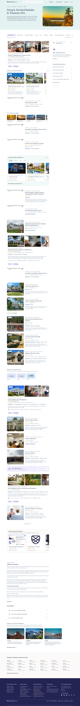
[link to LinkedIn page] (64, 695)
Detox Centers (22, 687)
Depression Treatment (37, 687)
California (16, 160)
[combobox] (33, 2)
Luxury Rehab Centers (24, 686)
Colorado (28, 640)
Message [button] (16, 66)
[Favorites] (72, 2)
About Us (63, 689)
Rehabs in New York (10, 689)
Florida (20, 160)
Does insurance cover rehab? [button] (58, 66)
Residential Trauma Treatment (38, 693)
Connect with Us (64, 693)
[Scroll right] (72, 35)
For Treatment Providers (66, 684)
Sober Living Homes (23, 690)
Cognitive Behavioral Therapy (25, 689)
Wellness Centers (23, 693)
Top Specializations (37, 684)
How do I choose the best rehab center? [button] (61, 79)
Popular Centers (23, 684)
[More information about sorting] (72, 37)
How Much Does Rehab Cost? (52, 691)
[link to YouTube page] (66, 695)
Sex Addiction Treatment (38, 694)
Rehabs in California (10, 687)
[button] (14, 37)
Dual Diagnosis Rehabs (37, 692)
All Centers (8, 6)
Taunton (15, 313)
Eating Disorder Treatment (38, 686)
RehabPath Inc (54, 700)
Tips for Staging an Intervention (53, 690)
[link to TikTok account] (69, 695)
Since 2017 (67, 54)
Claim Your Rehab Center (65, 686)
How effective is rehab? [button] (57, 76)
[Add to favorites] (47, 42)
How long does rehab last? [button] (58, 73)
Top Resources (50, 684)
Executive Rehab (36, 689)
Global (25, 160)
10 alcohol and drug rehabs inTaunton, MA (15, 17)
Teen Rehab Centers (37, 690)
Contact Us (63, 690)
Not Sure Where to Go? (12, 684)
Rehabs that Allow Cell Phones (25, 696)
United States (14, 6)
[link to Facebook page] (74, 695)
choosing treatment (24, 571)
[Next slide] (48, 47)
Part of (15, 56)
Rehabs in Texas (10, 690)
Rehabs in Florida (10, 686)
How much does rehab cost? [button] (58, 70)
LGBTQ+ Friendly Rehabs (24, 692)
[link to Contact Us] (61, 695)
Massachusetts (19, 6)
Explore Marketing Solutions (66, 687)
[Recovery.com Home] (12, 2)
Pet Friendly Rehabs (23, 694)
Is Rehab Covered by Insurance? (52, 689)
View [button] (9, 66)
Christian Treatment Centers (38, 696)
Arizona (9, 640)
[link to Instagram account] (71, 695)
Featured (10, 160)
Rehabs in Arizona (10, 692)
